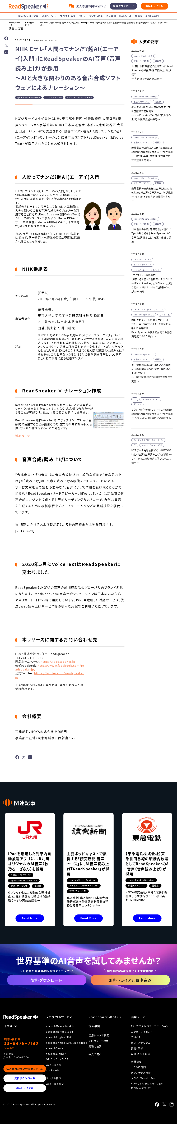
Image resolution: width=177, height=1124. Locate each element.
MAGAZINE (125, 16)
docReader (53, 1070)
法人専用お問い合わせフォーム (24, 1068)
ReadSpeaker (14, 23)
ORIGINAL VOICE (57, 1059)
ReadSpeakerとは (28, 16)
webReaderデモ (56, 1083)
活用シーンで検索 (98, 1035)
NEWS (138, 16)
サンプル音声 (96, 16)
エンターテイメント (142, 1031)
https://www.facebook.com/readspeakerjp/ (49, 667)
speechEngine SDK (59, 1037)
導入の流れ (95, 1054)
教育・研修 (137, 1048)
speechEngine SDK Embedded (66, 1042)
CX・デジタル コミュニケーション (150, 1026)
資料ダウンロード (123, 6)
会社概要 (136, 1061)
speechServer (55, 1048)
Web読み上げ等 (140, 1053)
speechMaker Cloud (59, 1031)
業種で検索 (95, 1046)
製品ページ (22, 436)
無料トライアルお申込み (130, 980)
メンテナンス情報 (141, 1072)
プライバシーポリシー (143, 1078)
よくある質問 (152, 16)
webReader (53, 1065)
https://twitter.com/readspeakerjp (49, 675)
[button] (16, 28)
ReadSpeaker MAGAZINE (106, 1017)
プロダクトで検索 (98, 1041)
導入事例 (111, 16)
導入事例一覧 (29, 23)
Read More (30, 918)
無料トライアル (155, 6)
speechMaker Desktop (61, 1026)
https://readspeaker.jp (58, 661)
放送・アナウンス (140, 1042)
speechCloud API (57, 1053)
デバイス (136, 1037)
